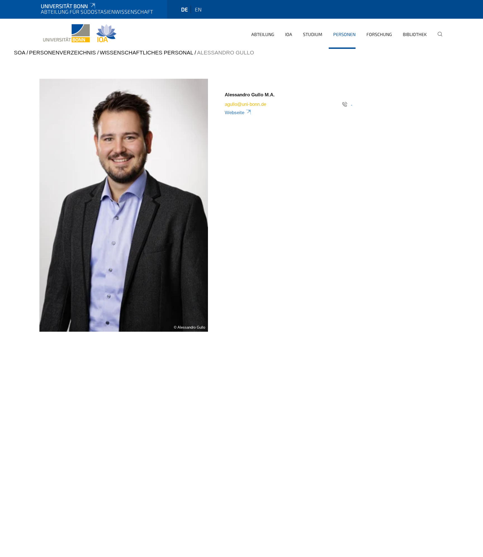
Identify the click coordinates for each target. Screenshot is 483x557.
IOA (288, 34)
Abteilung (262, 34)
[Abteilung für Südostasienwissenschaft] (79, 33)
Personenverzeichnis (62, 53)
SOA (19, 53)
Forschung (379, 34)
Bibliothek (415, 34)
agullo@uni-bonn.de (245, 104)
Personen (344, 34)
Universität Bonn (64, 6)
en (198, 9)
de (184, 9)
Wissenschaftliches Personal (146, 53)
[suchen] (437, 38)
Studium (312, 34)
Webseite (234, 112)
